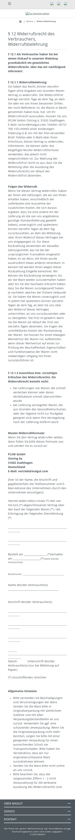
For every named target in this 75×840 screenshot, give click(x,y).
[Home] (20, 21)
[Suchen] (52, 3)
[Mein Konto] (58, 3)
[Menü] (9, 3)
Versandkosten (56, 828)
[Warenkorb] (65, 3)
